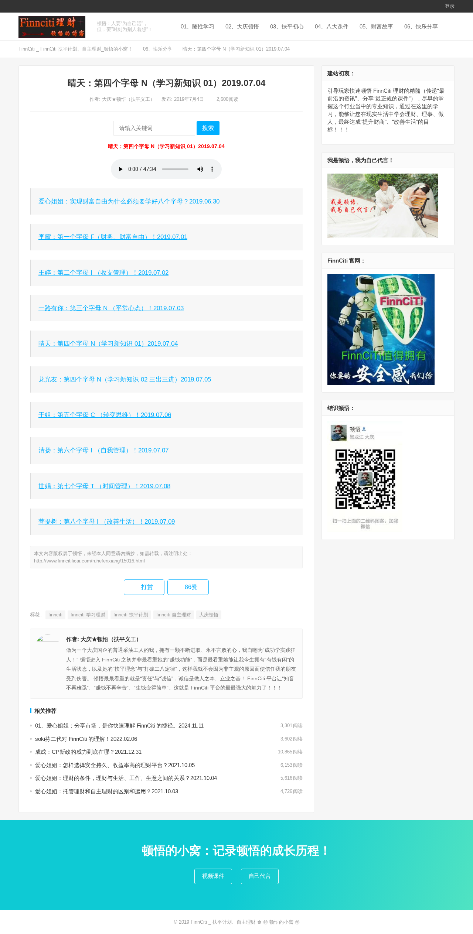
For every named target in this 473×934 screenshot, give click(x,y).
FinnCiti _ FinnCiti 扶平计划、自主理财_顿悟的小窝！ (75, 49)
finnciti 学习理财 (88, 614)
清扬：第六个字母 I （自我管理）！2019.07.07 (103, 450)
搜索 (208, 128)
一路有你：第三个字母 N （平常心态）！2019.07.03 (111, 308)
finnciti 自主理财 (173, 614)
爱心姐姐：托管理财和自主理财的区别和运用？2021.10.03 (106, 791)
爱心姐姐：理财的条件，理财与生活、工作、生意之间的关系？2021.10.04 (126, 778)
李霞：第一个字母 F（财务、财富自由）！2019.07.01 (112, 236)
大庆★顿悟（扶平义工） (129, 99)
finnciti (55, 614)
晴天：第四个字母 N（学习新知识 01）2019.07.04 (108, 343)
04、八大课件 (331, 26)
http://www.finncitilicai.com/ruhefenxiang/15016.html (89, 561)
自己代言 (260, 876)
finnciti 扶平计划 (130, 614)
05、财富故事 (376, 26)
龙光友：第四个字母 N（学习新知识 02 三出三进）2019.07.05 (124, 379)
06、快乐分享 (421, 26)
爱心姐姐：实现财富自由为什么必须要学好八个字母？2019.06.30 (129, 201)
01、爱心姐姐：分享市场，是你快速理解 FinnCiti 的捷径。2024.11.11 (119, 725)
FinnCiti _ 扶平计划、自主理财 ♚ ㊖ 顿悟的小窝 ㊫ (245, 922)
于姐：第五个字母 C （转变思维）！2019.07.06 (104, 414)
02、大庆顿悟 (242, 26)
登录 (450, 6)
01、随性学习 (197, 26)
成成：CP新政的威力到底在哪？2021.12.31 (88, 752)
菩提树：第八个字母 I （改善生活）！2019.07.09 (106, 521)
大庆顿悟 (208, 614)
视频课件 (213, 876)
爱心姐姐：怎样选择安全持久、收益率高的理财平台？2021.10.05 (115, 765)
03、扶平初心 (287, 26)
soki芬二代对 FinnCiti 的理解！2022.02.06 (86, 739)
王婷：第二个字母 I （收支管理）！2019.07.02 (103, 272)
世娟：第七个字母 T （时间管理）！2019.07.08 (104, 486)
